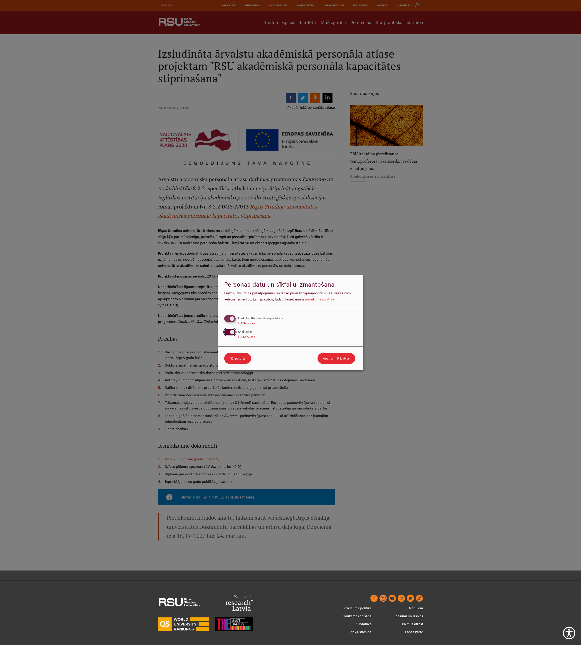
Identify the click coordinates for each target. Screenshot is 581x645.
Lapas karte (414, 632)
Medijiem (416, 608)
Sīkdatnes (364, 624)
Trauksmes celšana (357, 616)
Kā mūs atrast (412, 624)
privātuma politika (319, 299)
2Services (246, 323)
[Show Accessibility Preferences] (569, 633)
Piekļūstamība (361, 632)
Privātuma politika (358, 608)
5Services (246, 337)
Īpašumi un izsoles (408, 616)
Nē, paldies (238, 358)
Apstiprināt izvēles (336, 358)
